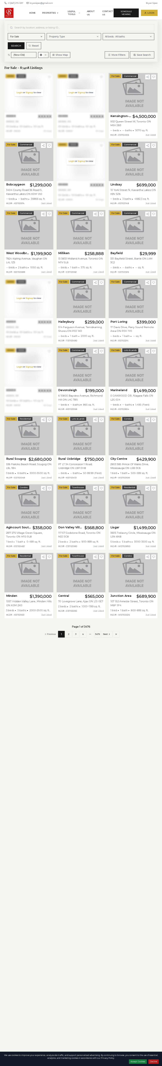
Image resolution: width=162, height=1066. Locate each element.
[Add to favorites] (153, 77)
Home (32, 13)
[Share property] (147, 77)
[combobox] (81, 27)
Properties (49, 13)
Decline (153, 1061)
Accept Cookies (138, 1061)
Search (16, 45)
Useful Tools (72, 12)
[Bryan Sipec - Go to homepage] (16, 13)
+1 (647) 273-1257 (15, 3)
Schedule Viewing (126, 12)
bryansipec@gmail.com (41, 3)
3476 (97, 634)
